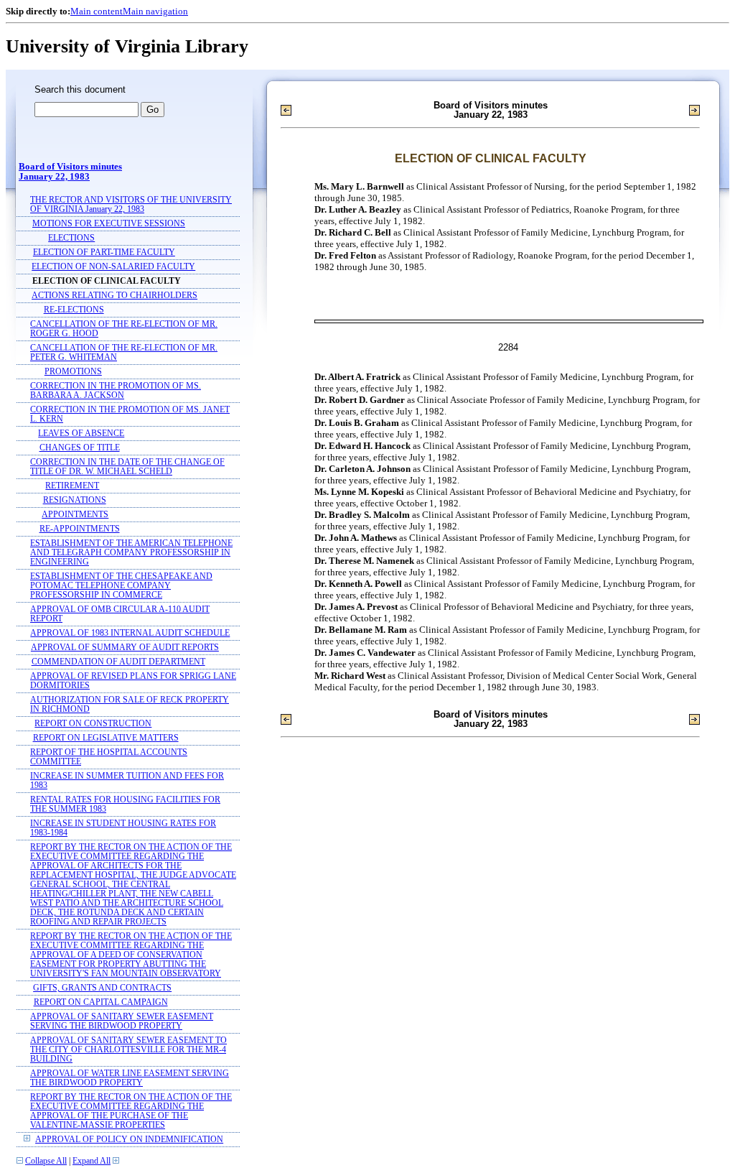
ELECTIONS (71, 238)
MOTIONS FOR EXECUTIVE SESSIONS (108, 223)
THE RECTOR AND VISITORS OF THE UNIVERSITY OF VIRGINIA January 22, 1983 (131, 204)
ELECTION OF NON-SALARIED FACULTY (113, 267)
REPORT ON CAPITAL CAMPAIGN (101, 1002)
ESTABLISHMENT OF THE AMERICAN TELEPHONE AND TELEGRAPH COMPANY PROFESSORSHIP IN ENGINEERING (131, 553)
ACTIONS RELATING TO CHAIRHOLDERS (114, 295)
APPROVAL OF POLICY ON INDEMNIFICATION (129, 1139)
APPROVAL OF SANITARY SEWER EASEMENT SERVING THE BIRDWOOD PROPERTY (121, 1021)
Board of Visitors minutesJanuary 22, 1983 (70, 172)
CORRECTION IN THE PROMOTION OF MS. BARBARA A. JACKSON (115, 390)
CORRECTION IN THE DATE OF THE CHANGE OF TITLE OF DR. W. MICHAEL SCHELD (127, 467)
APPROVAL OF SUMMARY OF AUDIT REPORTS (125, 647)
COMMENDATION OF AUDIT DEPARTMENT (118, 662)
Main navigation (155, 11)
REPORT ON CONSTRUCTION (92, 723)
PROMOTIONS (73, 371)
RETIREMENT (72, 486)
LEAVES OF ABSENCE (81, 433)
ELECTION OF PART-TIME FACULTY (104, 252)
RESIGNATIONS (74, 500)
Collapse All (46, 1161)
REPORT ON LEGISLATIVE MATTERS (106, 738)
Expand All (91, 1161)
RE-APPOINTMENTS (79, 529)
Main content (96, 11)
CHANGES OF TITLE (79, 448)
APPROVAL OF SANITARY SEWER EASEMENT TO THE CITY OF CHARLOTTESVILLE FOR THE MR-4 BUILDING (128, 1050)
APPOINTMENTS (75, 514)
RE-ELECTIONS (74, 310)
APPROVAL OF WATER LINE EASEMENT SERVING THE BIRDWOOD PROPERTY (129, 1078)
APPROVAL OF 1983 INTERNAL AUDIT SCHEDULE (130, 633)
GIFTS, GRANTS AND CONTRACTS (102, 988)
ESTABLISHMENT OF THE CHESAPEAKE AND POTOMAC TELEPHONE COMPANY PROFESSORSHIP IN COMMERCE (121, 586)
